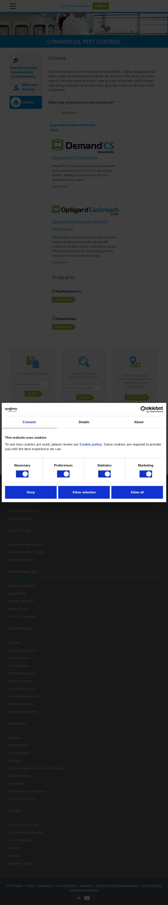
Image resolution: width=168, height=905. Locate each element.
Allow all (137, 492)
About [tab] (139, 422)
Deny (31, 492)
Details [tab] (84, 422)
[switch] (63, 473)
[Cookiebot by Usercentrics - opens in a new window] (144, 409)
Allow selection (84, 492)
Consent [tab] (29, 422)
